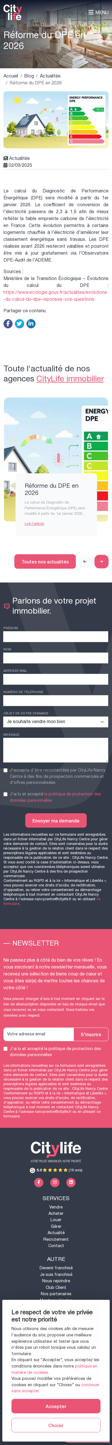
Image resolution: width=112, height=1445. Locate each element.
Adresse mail (15, 670)
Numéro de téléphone (23, 691)
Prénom (10, 627)
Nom (7, 649)
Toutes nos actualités (45, 561)
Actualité (56, 1233)
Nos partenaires (56, 1294)
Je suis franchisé (56, 1274)
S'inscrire (91, 1034)
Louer (56, 1220)
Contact (56, 1245)
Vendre (56, 1207)
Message (11, 734)
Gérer (56, 1226)
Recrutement (56, 1239)
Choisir (55, 1425)
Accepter (56, 1406)
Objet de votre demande (26, 713)
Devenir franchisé (56, 1268)
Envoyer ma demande (56, 820)
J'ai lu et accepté (55, 797)
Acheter (56, 1213)
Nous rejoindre (56, 1281)
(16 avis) (59, 1170)
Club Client (56, 1287)
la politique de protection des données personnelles (55, 797)
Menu (102, 12)
